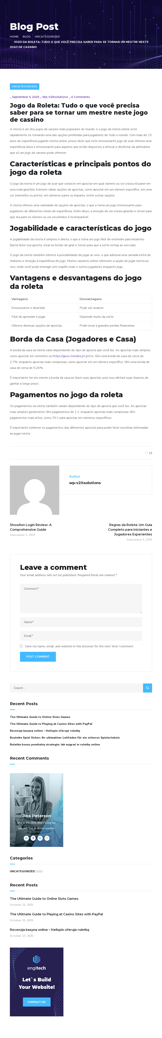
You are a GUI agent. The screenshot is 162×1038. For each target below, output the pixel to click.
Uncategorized (47, 37)
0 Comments (80, 97)
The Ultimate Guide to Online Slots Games (40, 717)
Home (14, 37)
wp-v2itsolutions (55, 97)
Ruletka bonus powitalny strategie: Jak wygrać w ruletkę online (55, 744)
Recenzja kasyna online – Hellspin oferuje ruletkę (45, 731)
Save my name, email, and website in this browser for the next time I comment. (79, 646)
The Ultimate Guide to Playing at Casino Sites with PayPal (51, 724)
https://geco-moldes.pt (69, 356)
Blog (27, 37)
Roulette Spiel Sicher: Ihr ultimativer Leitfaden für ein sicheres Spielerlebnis (65, 738)
